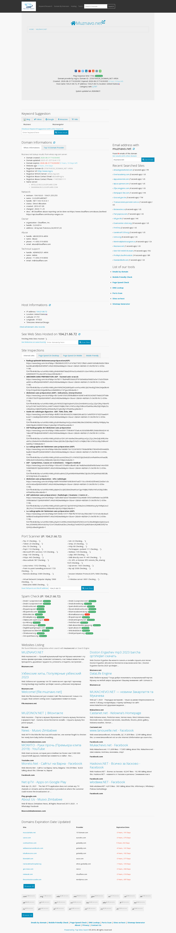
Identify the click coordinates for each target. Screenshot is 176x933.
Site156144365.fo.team (123, 251)
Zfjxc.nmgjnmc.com (121, 188)
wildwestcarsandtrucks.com (33, 848)
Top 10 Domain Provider (54, 147)
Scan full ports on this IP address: (35, 588)
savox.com (27, 838)
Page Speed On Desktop (49, 355)
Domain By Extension (61, 6)
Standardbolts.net (121, 260)
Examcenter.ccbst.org (123, 223)
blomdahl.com (28, 858)
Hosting (73, 6)
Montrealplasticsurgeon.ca (124, 241)
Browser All (29, 886)
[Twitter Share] (82, 71)
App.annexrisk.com (121, 179)
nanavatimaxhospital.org (32, 864)
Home (31, 29)
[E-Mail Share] (100, 71)
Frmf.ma (117, 227)
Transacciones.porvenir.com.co (126, 202)
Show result (62, 132)
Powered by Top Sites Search (76, 930)
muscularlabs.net (29, 832)
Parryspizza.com (120, 214)
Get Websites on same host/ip (34, 342)
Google (50, 119)
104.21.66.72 (41, 311)
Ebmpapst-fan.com (121, 193)
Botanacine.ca (119, 209)
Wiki (76, 119)
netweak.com (28, 874)
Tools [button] (80, 6)
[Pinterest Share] (89, 71)
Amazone (64, 119)
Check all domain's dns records (32, 327)
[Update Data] (54, 142)
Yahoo (39, 119)
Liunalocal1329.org (121, 232)
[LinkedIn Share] (86, 71)
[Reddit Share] (96, 71)
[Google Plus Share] (79, 71)
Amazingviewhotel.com (123, 170)
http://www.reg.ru (45, 171)
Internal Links (29, 355)
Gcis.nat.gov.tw (120, 197)
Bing (28, 119)
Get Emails (148, 159)
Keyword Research (45, 6)
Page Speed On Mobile (72, 355)
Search (111, 6)
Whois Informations (32, 147)
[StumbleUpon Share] (93, 71)
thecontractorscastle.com (32, 879)
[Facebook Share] (75, 71)
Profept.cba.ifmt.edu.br (123, 255)
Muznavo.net (41, 29)
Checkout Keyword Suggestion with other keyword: (43, 129)
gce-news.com (28, 869)
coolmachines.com (29, 843)
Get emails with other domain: (125, 156)
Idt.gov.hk (118, 218)
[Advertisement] (88, 51)
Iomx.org (117, 237)
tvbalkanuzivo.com (30, 853)
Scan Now (85, 342)
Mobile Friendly (92, 355)
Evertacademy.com (121, 174)
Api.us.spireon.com (121, 183)
